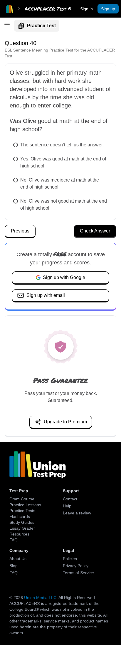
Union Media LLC (40, 597)
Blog (13, 565)
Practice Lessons (25, 504)
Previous (20, 230)
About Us (17, 558)
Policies (70, 558)
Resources (19, 534)
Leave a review (77, 513)
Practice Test (41, 25)
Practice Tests (22, 510)
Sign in (86, 8)
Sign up (108, 8)
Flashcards (19, 516)
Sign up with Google (64, 277)
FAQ (13, 540)
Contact (70, 499)
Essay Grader (22, 528)
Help (67, 506)
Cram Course (21, 499)
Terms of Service (78, 572)
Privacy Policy (75, 565)
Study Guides (21, 522)
